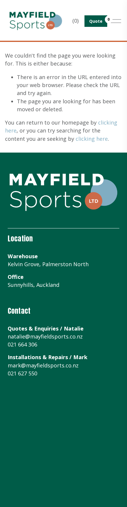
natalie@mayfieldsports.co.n (44, 336)
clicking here (92, 138)
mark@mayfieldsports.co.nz (43, 365)
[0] (95, 21)
